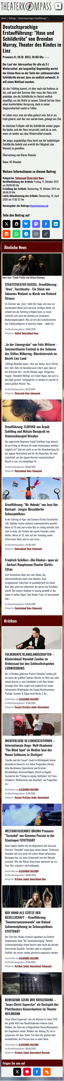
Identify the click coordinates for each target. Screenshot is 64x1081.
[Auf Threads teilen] (16, 224)
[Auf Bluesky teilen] (26, 224)
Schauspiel (20, 178)
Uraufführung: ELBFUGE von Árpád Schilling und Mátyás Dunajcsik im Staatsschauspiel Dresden (27, 431)
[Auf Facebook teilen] (46, 224)
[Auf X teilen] (7, 224)
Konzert (18, 707)
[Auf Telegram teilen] (26, 234)
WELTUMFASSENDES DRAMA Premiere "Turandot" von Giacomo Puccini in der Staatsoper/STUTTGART (29, 835)
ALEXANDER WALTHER (29, 699)
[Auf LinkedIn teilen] (56, 224)
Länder (34, 707)
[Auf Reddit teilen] (7, 234)
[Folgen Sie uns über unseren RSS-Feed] (47, 1072)
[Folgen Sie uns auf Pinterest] (27, 1072)
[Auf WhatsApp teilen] (16, 234)
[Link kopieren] (46, 234)
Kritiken (26, 707)
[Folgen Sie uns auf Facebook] (37, 1072)
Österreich (32, 178)
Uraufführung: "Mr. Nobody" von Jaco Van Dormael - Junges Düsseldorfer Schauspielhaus (31, 509)
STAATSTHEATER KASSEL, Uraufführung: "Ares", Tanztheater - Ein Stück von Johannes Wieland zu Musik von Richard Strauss (31, 291)
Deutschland (27, 333)
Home (3, 18)
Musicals (46, 1052)
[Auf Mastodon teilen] (36, 224)
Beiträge (12, 18)
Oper (44, 879)
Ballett (18, 333)
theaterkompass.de (39, 206)
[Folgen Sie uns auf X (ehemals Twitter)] (17, 1072)
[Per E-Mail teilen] (36, 234)
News (41, 178)
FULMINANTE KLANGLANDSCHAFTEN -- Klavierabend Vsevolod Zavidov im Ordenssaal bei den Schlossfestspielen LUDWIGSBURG (29, 661)
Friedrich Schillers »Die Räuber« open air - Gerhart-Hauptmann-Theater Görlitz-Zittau (31, 564)
